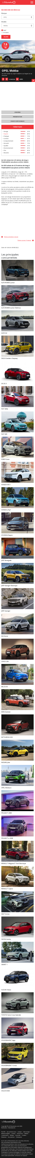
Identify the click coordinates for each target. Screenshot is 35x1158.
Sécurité (6, 143)
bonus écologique (15, 1152)
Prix (4, 150)
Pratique (6, 136)
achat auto (12, 1149)
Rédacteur (4, 1137)
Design (5, 131)
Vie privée (17, 1135)
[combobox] (17, 17)
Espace (5, 134)
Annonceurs (20, 1133)
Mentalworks (11, 1128)
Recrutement (11, 1137)
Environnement (8, 148)
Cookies (24, 1135)
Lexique (20, 1131)
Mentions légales (5, 1133)
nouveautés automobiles (10, 1142)
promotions (10, 1144)
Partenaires (19, 1137)
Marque (4, 13)
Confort (6, 138)
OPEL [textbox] (5, 17)
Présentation (17, 117)
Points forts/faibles (17, 121)
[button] (3, 79)
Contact (13, 1133)
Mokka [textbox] (6, 25)
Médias (26, 1133)
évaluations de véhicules (26, 1144)
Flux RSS (3, 1131)
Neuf (4, 30)
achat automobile (9, 1155)
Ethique (12, 1135)
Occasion (6, 32)
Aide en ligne (26, 1131)
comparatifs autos (9, 1146)
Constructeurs (5, 1135)
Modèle (3, 22)
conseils (23, 1154)
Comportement (8, 141)
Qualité (5, 145)
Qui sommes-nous (11, 1131)
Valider (6, 37)
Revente (6, 153)
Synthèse (18, 112)
